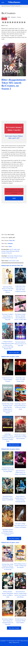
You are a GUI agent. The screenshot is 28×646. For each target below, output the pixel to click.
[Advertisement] (14, 106)
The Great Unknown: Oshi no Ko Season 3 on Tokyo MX (20, 343)
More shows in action (14, 445)
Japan (10, 246)
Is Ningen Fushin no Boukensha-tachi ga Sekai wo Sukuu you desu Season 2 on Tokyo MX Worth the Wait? (8, 345)
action (10, 260)
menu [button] (2, 2)
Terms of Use (16, 642)
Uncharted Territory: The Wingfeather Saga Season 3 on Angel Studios (8, 469)
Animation (10, 243)
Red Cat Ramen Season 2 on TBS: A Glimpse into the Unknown (20, 565)
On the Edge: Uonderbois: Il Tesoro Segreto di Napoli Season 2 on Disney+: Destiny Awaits (8, 437)
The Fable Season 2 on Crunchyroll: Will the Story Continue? (20, 620)
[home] (14, 2)
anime (17, 260)
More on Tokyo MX (14, 352)
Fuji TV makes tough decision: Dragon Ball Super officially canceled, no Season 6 (10, 251)
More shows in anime (14, 628)
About (21, 640)
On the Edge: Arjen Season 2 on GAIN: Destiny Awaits (20, 379)
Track (14, 198)
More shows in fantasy (14, 538)
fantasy (14, 260)
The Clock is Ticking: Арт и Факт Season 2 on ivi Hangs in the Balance (20, 525)
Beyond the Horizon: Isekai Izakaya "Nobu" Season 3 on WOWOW (7, 498)
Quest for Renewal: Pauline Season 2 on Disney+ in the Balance (20, 472)
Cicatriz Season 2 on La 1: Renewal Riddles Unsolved (7, 379)
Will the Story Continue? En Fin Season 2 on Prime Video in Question (20, 436)
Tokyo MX (12, 240)
